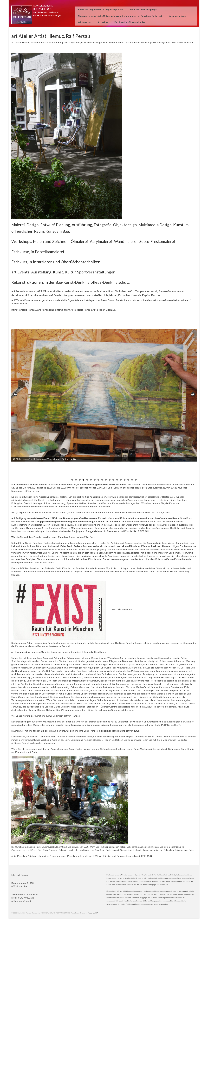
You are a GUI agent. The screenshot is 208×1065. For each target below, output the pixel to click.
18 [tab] (136, 480)
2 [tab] (76, 480)
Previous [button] (15, 394)
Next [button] (192, 394)
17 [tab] (132, 480)
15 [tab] (124, 480)
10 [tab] (106, 480)
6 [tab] (91, 480)
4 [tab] (83, 480)
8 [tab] (98, 480)
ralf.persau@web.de (21, 901)
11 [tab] (109, 480)
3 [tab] (80, 480)
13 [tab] (117, 480)
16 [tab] (128, 480)
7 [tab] (95, 480)
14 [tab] (121, 480)
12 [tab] (113, 480)
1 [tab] (72, 480)
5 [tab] (87, 480)
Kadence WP (93, 913)
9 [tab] (102, 480)
